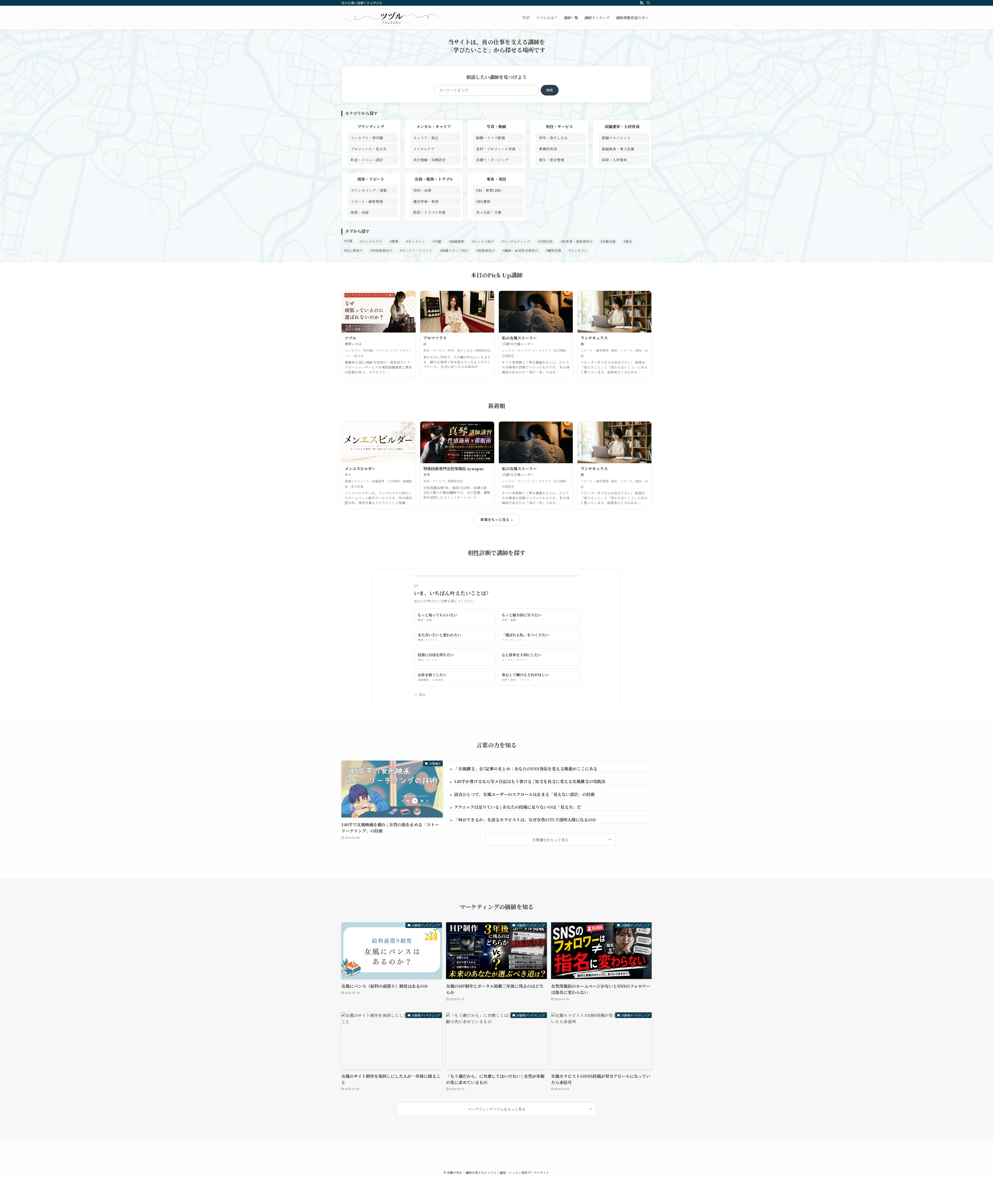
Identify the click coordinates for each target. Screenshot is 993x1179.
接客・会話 (373, 212)
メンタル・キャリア (433, 126)
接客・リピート (370, 179)
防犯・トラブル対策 (435, 212)
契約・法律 (435, 190)
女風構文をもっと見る (550, 839)
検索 (549, 90)
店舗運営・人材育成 (622, 126)
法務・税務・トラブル (434, 179)
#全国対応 (545, 241)
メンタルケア (435, 148)
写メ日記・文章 (498, 212)
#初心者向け (353, 250)
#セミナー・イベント (416, 250)
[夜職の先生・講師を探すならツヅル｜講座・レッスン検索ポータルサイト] (391, 17)
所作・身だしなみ (561, 137)
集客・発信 (496, 179)
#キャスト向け (483, 241)
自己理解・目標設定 (435, 159)
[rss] (641, 3)
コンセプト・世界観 (373, 137)
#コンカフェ (578, 250)
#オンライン (415, 241)
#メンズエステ (371, 241)
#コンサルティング (516, 241)
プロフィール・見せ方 (373, 148)
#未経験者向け (381, 250)
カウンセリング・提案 (373, 190)
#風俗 (627, 241)
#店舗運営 (456, 241)
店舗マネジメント (624, 137)
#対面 (437, 241)
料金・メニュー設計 (373, 159)
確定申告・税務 (435, 201)
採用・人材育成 (624, 159)
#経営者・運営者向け (577, 241)
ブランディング (370, 126)
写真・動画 (496, 126)
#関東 (394, 241)
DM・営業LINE (498, 190)
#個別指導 (553, 250)
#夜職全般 (608, 241)
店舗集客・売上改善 (624, 148)
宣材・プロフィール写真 (498, 148)
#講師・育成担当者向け (520, 250)
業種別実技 (561, 148)
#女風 (348, 241)
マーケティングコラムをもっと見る (496, 1109)
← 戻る (420, 694)
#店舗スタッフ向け (454, 250)
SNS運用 (498, 201)
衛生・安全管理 (561, 159)
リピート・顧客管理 (373, 201)
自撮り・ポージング (498, 159)
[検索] (648, 3)
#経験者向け (485, 250)
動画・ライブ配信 (498, 137)
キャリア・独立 (435, 137)
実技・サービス (559, 126)
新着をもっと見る (496, 520)
